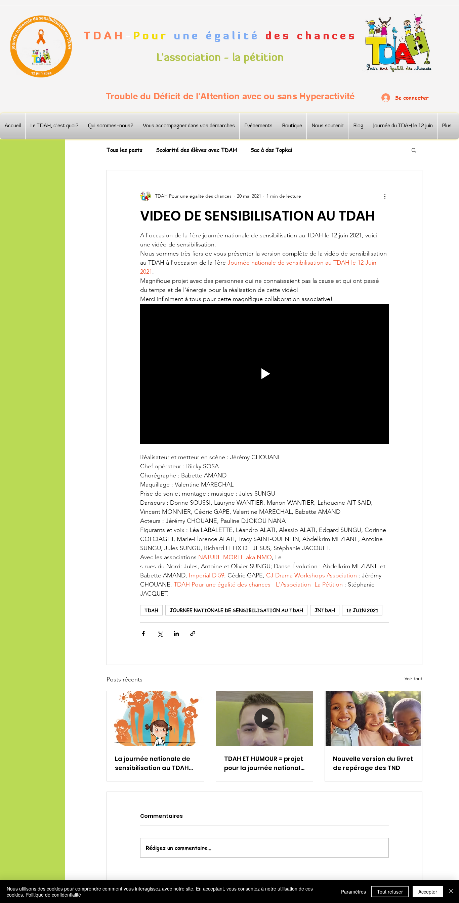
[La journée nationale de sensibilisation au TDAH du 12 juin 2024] (155, 718)
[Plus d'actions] (385, 196)
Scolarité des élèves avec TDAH (196, 150)
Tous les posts (124, 150)
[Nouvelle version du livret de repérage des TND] (373, 718)
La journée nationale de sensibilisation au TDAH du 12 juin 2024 (152, 763)
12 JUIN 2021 (362, 610)
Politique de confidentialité (53, 894)
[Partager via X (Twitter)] (160, 633)
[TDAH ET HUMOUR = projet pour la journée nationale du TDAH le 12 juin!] (264, 718)
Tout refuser (390, 891)
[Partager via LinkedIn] (176, 633)
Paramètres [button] (353, 891)
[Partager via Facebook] (143, 633)
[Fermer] (451, 891)
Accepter (427, 891)
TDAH (151, 610)
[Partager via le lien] (193, 633)
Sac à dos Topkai (271, 150)
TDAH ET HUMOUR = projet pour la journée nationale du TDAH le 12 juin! (264, 763)
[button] (414, 150)
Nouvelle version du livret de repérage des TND (373, 763)
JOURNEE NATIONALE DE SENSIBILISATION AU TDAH (236, 610)
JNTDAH (325, 610)
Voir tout (413, 678)
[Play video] (264, 374)
